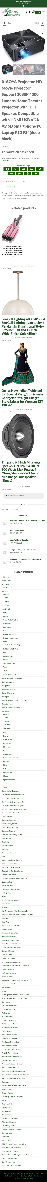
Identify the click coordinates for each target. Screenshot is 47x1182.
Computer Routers (8, 831)
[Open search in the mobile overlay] (23, 496)
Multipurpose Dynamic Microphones (14, 998)
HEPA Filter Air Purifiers (10, 925)
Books (5, 616)
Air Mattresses (7, 588)
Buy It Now (6, 711)
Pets (5, 768)
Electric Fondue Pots (9, 874)
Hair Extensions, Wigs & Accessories (15, 911)
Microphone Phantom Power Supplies (15, 980)
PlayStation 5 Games (9, 1045)
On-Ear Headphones (9, 1009)
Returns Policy (28, 1176)
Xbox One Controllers (9, 1158)
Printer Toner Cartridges (10, 1067)
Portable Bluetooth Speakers (12, 1056)
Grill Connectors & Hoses (11, 900)
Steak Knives (6, 1111)
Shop (38, 13)
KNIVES (6, 761)
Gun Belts (5, 907)
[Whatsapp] (27, 173)
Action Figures (7, 580)
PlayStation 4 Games (9, 1034)
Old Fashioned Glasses (10, 1005)
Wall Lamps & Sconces (10, 1151)
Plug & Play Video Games (11, 1049)
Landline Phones (7, 954)
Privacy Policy (19, 1176)
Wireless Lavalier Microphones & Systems (17, 1155)
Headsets (5, 918)
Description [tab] (9, 186)
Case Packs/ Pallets (10, 620)
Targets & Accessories (10, 1118)
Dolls (3, 856)
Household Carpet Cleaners (11, 940)
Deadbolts (5, 842)
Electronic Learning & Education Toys (15, 878)
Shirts (4, 1100)
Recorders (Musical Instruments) (13, 1071)
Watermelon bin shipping (13, 645)
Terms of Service (28, 1178)
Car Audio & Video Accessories (13, 794)
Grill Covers (6, 904)
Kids (6, 597)
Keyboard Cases (8, 951)
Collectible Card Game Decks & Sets (15, 813)
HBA (28, 266)
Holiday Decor (7, 929)
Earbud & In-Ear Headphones (12, 871)
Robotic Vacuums (8, 1089)
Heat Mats (5, 922)
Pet (4, 652)
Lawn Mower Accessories (11, 962)
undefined (5, 1136)
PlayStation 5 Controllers (10, 1042)
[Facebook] (7, 169)
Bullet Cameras (7, 704)
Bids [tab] (24, 181)
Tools (5, 667)
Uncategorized (7, 1133)
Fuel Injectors (6, 893)
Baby (5, 612)
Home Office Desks (9, 936)
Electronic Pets (7, 882)
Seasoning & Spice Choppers (12, 1096)
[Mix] (19, 173)
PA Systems (6, 1013)
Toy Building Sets (8, 1125)
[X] (15, 169)
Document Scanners (9, 853)
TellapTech (10, 1176)
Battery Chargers (8, 693)
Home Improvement (27, 337)
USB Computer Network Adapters (14, 1144)
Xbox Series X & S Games (11, 1165)
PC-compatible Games (10, 1027)
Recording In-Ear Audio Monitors (13, 1078)
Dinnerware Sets (8, 845)
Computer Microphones (10, 827)
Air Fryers (5, 584)
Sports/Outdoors (9, 663)
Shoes (5, 660)
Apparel (18, 409)
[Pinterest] (40, 169)
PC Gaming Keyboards (10, 1024)
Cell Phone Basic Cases (10, 798)
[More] (35, 173)
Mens (7, 601)
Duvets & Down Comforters (11, 867)
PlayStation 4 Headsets (10, 1038)
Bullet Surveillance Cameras (12, 707)
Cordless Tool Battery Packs (12, 834)
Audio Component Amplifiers (12, 678)
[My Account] (29, 12)
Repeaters (5, 1082)
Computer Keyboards (9, 823)
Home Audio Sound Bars (10, 933)
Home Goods (8, 634)
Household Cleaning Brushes (12, 944)
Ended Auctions (7, 885)
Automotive (7, 609)
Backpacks (6, 685)
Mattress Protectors (9, 973)
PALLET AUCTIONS (10, 649)
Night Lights (6, 1002)
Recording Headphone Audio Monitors (15, 1075)
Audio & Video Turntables (11, 675)
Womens (8, 724)
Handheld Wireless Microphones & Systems (17, 914)
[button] (42, 33)
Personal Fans (7, 1031)
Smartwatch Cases (8, 1104)
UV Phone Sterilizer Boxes (11, 1147)
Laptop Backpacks (8, 958)
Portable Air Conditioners (10, 1053)
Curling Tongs (6, 838)
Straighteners (6, 1115)
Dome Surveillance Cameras (12, 860)
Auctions (36, 158)
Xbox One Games (8, 1162)
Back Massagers (8, 682)
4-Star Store (6, 577)
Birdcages (5, 696)
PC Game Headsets (9, 1020)
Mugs (4, 991)
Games (4, 896)
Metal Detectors (7, 976)
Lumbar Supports (8, 969)
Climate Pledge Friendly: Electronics (14, 809)
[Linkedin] (31, 169)
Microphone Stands (9, 984)
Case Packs (7, 739)
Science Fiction (7, 1093)
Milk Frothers (6, 987)
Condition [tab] (8, 181)
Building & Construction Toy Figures (14, 700)
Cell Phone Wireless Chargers (12, 805)
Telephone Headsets (9, 1122)
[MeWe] (11, 173)
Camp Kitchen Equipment (11, 791)
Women (30, 409)
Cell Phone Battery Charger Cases (14, 802)
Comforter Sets (7, 816)
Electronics (5, 161)
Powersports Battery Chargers (12, 1064)
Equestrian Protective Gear (11, 889)
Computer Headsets (9, 820)
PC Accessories (7, 1016)
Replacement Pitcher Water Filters (14, 1085)
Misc (32, 266)
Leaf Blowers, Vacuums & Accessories (16, 965)
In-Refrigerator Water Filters (11, 947)
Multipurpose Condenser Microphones (15, 994)
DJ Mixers (5, 849)
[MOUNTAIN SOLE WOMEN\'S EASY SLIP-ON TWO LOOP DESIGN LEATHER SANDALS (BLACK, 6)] (4, 23)
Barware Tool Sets (8, 689)
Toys (5, 670)
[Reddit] (23, 169)
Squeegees (6, 1107)
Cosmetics (23, 266)
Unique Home (6, 1140)
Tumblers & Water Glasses (11, 1129)
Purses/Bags (8, 656)
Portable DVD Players (9, 1060)
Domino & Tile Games (9, 863)
